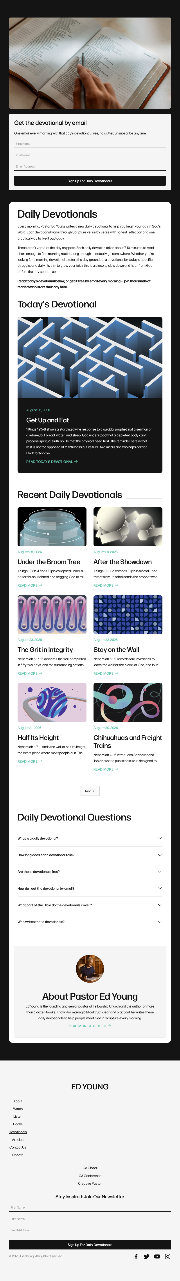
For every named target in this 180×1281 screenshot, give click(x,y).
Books (18, 1124)
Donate (17, 1154)
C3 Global (90, 1167)
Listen (17, 1116)
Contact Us (17, 1147)
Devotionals (18, 1131)
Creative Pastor (90, 1183)
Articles (17, 1139)
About (17, 1101)
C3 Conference (90, 1175)
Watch (18, 1108)
